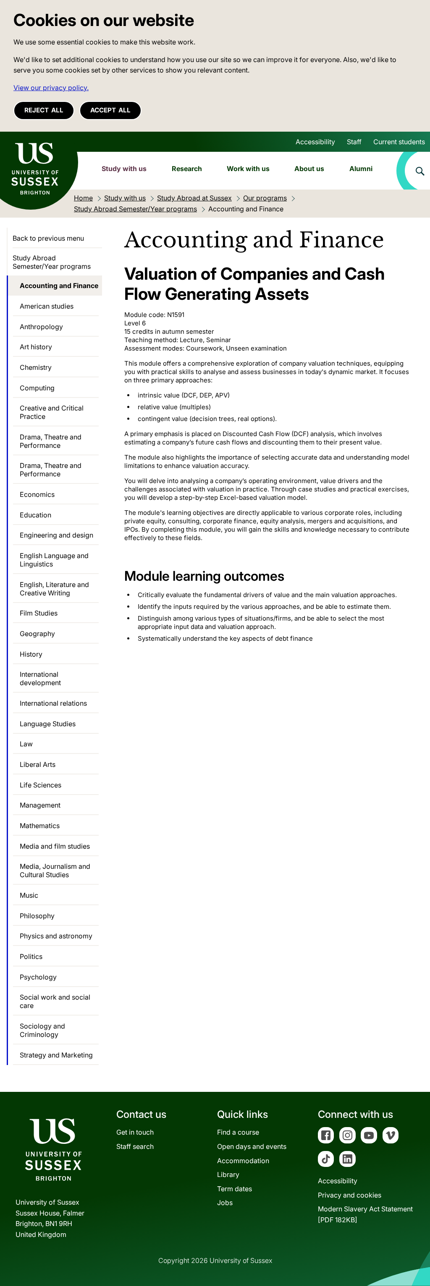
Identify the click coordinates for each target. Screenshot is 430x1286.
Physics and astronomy (56, 936)
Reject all (43, 110)
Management (40, 805)
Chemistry (36, 367)
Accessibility (315, 142)
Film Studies (39, 613)
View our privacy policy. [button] (51, 87)
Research (187, 168)
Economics (37, 494)
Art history (36, 347)
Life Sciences (40, 785)
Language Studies (48, 724)
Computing (37, 388)
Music (29, 895)
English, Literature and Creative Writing (54, 588)
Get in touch (135, 1132)
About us (309, 168)
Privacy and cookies (349, 1195)
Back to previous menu (48, 238)
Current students (399, 142)
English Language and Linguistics (54, 559)
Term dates (234, 1189)
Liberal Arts (37, 764)
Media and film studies (55, 846)
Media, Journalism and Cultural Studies (55, 870)
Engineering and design (56, 535)
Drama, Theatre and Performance (50, 441)
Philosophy (37, 916)
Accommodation (243, 1160)
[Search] (413, 171)
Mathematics (40, 825)
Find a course (238, 1132)
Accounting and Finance (59, 285)
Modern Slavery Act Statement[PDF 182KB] (365, 1214)
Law (26, 744)
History (31, 654)
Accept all (110, 110)
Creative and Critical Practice (52, 412)
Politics (31, 956)
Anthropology (41, 326)
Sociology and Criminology (42, 1030)
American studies (46, 306)
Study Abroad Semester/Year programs (52, 262)
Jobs (225, 1202)
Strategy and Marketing (56, 1055)
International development (40, 678)
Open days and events (251, 1146)
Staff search (135, 1146)
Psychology (38, 977)
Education (35, 515)
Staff (354, 142)
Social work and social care (55, 1001)
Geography (37, 633)
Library (228, 1174)
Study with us (124, 168)
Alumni (360, 168)
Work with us (248, 168)
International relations (53, 703)
